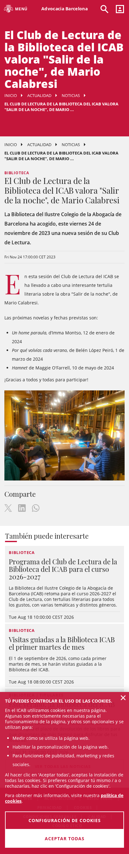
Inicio (10, 95)
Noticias (71, 95)
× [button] (123, 697)
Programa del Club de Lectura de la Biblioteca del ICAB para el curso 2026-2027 (63, 569)
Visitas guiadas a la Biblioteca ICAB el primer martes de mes (62, 643)
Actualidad (39, 95)
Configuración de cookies (64, 820)
